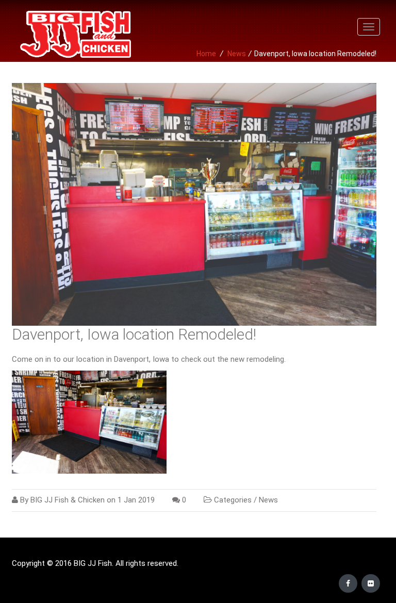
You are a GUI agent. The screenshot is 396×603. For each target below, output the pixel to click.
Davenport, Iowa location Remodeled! (134, 334)
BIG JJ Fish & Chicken (67, 500)
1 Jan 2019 (136, 500)
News (268, 500)
